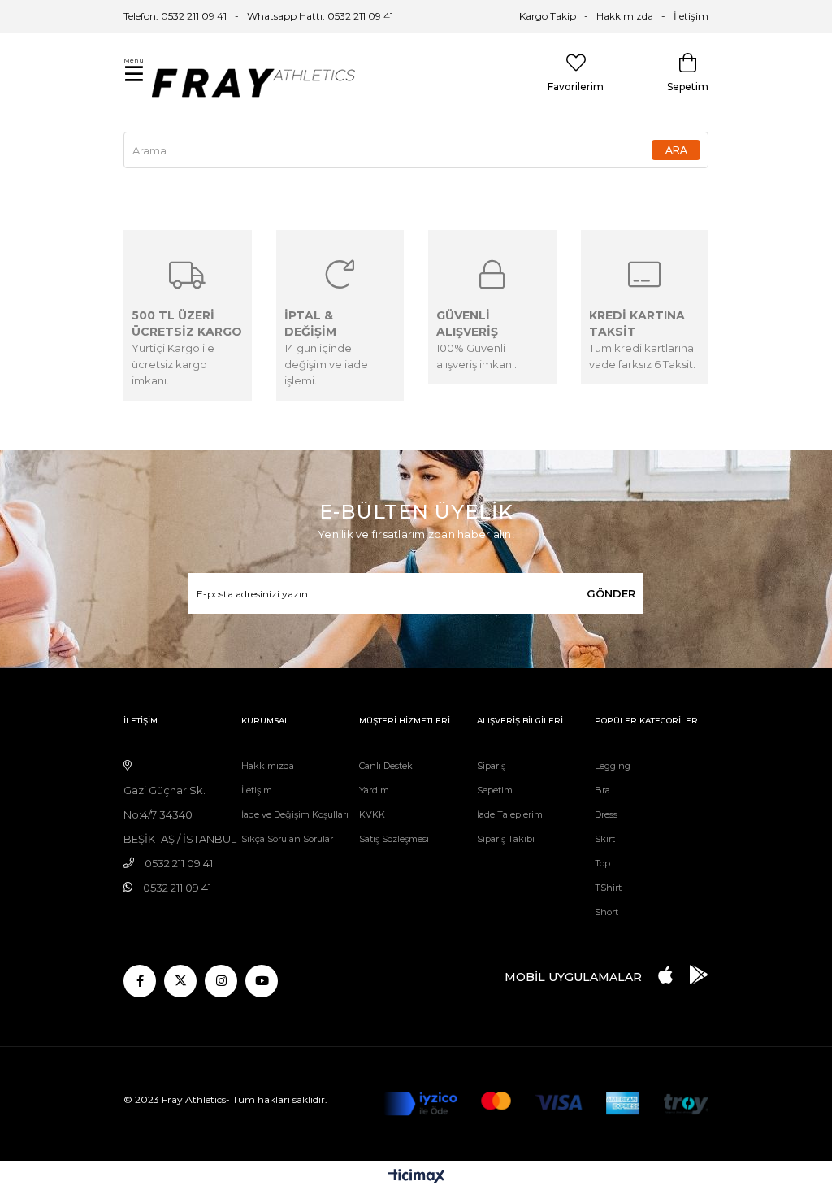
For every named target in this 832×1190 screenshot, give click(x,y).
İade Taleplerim (510, 814)
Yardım (374, 790)
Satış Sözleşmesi (394, 839)
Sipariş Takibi (506, 839)
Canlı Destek (386, 765)
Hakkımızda (624, 16)
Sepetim (495, 790)
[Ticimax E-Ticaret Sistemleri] (416, 1177)
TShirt (608, 887)
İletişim (691, 16)
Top (602, 863)
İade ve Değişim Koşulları (295, 814)
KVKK (372, 814)
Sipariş (491, 765)
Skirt (605, 839)
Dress (606, 814)
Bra (602, 790)
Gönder (611, 593)
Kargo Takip (547, 16)
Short (606, 912)
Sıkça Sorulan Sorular (287, 839)
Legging (612, 765)
